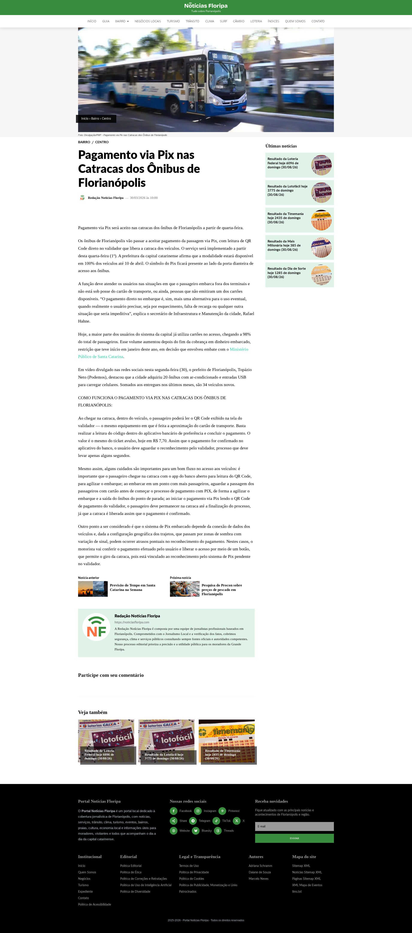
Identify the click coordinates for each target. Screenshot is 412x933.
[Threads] (218, 831)
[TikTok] (216, 821)
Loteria (90, 742)
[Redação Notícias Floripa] (83, 198)
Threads (229, 830)
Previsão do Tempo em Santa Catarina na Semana (132, 587)
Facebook (186, 811)
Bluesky (207, 830)
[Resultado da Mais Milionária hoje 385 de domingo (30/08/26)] (321, 247)
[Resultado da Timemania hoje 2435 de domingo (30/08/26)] (227, 741)
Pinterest (233, 811)
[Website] (173, 831)
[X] (237, 821)
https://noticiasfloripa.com (132, 622)
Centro (106, 118)
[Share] (173, 821)
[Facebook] (173, 811)
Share (183, 820)
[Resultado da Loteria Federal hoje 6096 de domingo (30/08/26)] (106, 741)
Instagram (210, 811)
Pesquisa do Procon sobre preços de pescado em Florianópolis (222, 589)
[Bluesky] (196, 831)
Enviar (294, 838)
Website (185, 830)
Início (84, 118)
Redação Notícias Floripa (106, 197)
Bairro (95, 118)
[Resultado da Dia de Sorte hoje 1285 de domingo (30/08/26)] (321, 275)
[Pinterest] (222, 811)
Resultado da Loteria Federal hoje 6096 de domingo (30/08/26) (99, 754)
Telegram (204, 820)
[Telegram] (193, 821)
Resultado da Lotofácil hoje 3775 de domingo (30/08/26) (164, 756)
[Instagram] (198, 811)
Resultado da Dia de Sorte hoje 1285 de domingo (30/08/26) (287, 273)
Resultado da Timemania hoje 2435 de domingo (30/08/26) (222, 754)
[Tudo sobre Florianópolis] (206, 5)
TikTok (226, 820)
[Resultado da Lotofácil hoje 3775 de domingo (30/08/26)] (166, 741)
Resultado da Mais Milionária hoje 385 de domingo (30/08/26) (284, 245)
